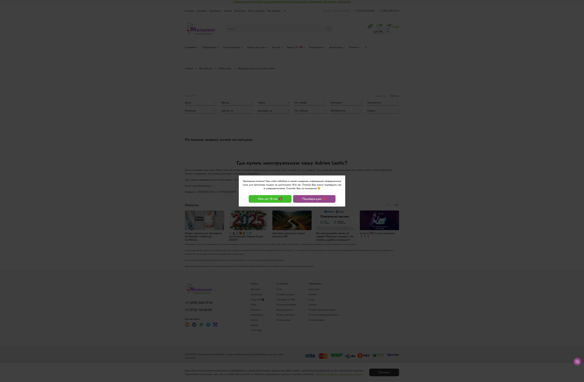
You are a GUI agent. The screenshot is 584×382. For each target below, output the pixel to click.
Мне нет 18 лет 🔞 (270, 199)
